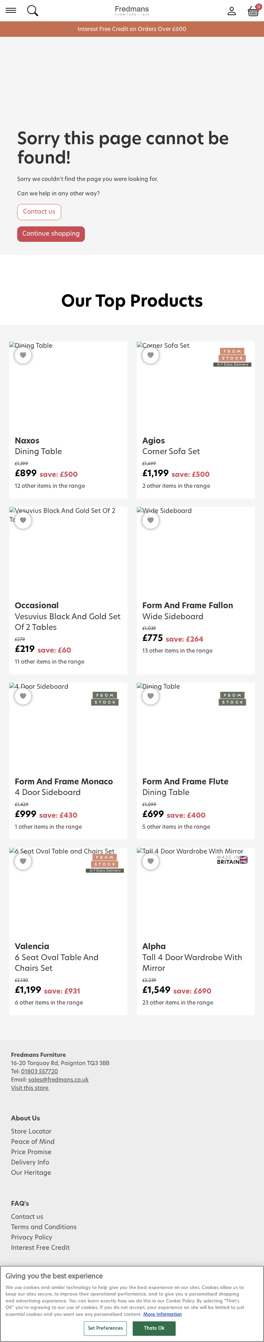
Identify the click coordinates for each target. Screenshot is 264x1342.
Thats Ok (154, 1328)
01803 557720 (39, 1071)
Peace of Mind (33, 1142)
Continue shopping (51, 234)
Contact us (39, 212)
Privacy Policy (31, 1238)
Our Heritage (31, 1173)
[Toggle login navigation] (231, 10)
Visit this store (30, 1088)
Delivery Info (30, 1163)
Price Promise (31, 1152)
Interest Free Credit (40, 1248)
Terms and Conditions (44, 1227)
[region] (132, 1304)
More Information (162, 1314)
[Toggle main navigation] (10, 10)
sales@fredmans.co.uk (58, 1080)
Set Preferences (105, 1328)
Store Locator (31, 1132)
